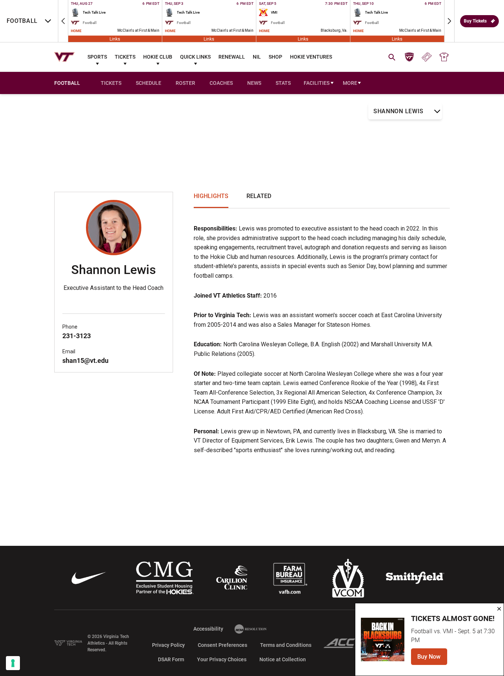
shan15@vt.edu (85, 360)
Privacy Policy (168, 645)
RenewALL (231, 57)
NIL (257, 57)
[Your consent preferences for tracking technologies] (13, 663)
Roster (185, 83)
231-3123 (76, 336)
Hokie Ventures (311, 57)
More (350, 83)
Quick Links (195, 57)
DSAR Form (171, 659)
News (254, 83)
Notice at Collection (282, 659)
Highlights (211, 196)
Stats (283, 83)
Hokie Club (157, 57)
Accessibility (208, 628)
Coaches (221, 83)
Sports (97, 57)
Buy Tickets (475, 21)
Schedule (148, 83)
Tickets (125, 57)
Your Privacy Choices (221, 659)
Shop (275, 57)
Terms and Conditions (285, 645)
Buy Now (432, 659)
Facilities (316, 83)
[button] (63, 21)
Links (115, 38)
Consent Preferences (222, 645)
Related (258, 196)
